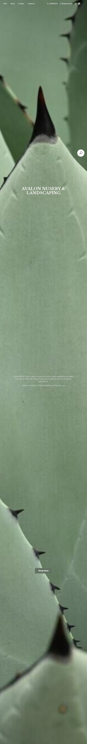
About (13, 4)
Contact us (31, 4)
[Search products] (81, 153)
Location (21, 4)
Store (5, 4)
